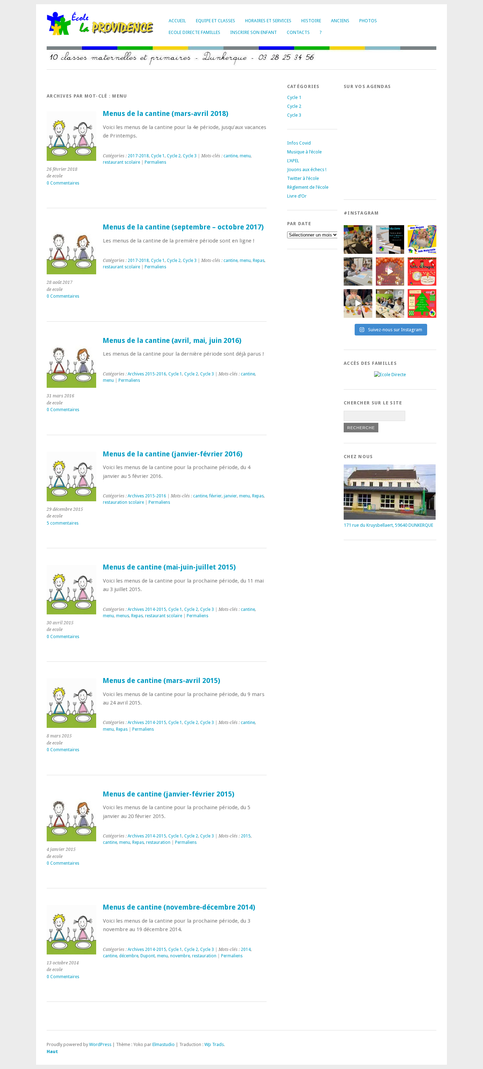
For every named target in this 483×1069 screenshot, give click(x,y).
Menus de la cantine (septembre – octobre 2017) (183, 227)
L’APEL (293, 160)
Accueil (177, 20)
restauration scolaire (123, 502)
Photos (368, 20)
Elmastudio (163, 1044)
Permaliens (155, 162)
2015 (246, 836)
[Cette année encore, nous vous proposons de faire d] (422, 303)
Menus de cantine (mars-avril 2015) (161, 681)
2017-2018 (138, 155)
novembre (180, 955)
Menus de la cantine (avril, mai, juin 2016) (172, 341)
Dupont (147, 955)
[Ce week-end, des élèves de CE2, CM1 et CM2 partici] (358, 271)
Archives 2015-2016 (147, 374)
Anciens (340, 20)
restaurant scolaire (121, 162)
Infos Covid (299, 143)
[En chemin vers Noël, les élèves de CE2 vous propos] (422, 271)
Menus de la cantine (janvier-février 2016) (173, 454)
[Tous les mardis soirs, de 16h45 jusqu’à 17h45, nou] (358, 239)
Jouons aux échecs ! (306, 169)
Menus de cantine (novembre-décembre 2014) (179, 907)
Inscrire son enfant (253, 32)
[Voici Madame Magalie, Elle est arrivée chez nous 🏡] (422, 239)
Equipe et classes (215, 20)
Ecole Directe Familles (194, 32)
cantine (230, 155)
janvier (230, 495)
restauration (158, 842)
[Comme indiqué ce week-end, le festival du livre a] (390, 239)
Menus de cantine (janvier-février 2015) (168, 794)
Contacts (298, 32)
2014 (246, 949)
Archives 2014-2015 (147, 609)
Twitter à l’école (303, 178)
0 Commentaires (63, 183)
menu (245, 155)
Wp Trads (214, 1044)
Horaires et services (268, 20)
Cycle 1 (158, 155)
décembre (128, 955)
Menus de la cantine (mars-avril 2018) (165, 114)
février (215, 495)
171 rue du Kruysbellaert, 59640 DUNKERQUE (388, 525)
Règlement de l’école (307, 187)
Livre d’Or (297, 196)
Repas (258, 260)
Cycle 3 (190, 155)
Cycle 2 (174, 155)
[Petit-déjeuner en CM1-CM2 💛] (358, 303)
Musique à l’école (304, 151)
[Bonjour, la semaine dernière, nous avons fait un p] (390, 303)
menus (122, 615)
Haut (52, 1051)
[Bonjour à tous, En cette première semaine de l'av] (390, 271)
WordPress (100, 1044)
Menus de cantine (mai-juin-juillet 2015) (169, 567)
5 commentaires (62, 523)
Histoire (311, 20)
